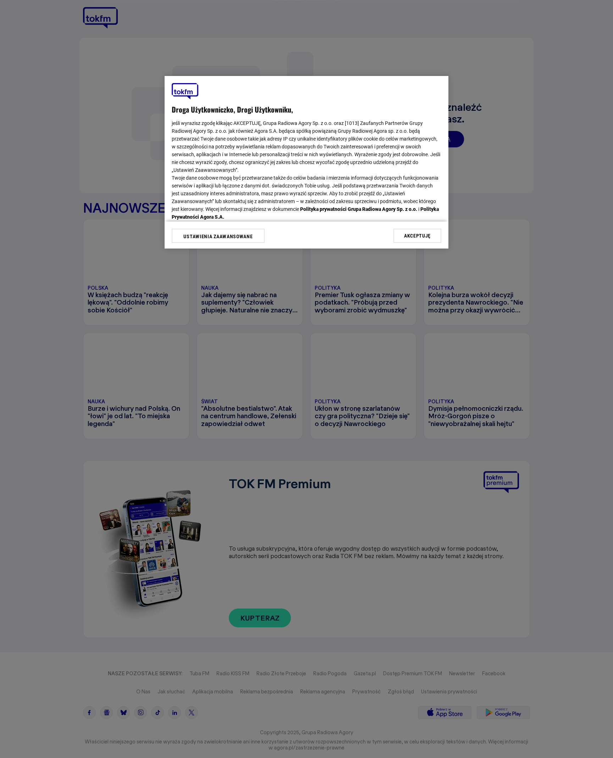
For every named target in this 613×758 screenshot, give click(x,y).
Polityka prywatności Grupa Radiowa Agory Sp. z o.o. (358, 209)
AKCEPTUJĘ (417, 235)
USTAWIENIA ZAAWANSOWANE (218, 236)
